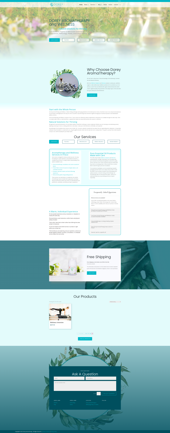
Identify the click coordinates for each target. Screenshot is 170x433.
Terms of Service (46, 431)
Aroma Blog (72, 402)
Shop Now (54, 141)
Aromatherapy (114, 141)
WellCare (93, 83)
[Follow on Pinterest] (112, 404)
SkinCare (104, 83)
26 (86, 333)
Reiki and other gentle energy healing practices (63, 174)
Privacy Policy (54, 431)
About (85, 4)
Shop (99, 4)
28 (90, 333)
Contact (116, 4)
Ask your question (109, 393)
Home (80, 4)
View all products (85, 338)
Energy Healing (99, 141)
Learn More (92, 95)
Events (110, 4)
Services (93, 4)
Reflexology (83, 141)
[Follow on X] (106, 404)
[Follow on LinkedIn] (103, 406)
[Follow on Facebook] (103, 404)
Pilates (66, 141)
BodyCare (97, 83)
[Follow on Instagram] (109, 404)
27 (88, 333)
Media (105, 4)
